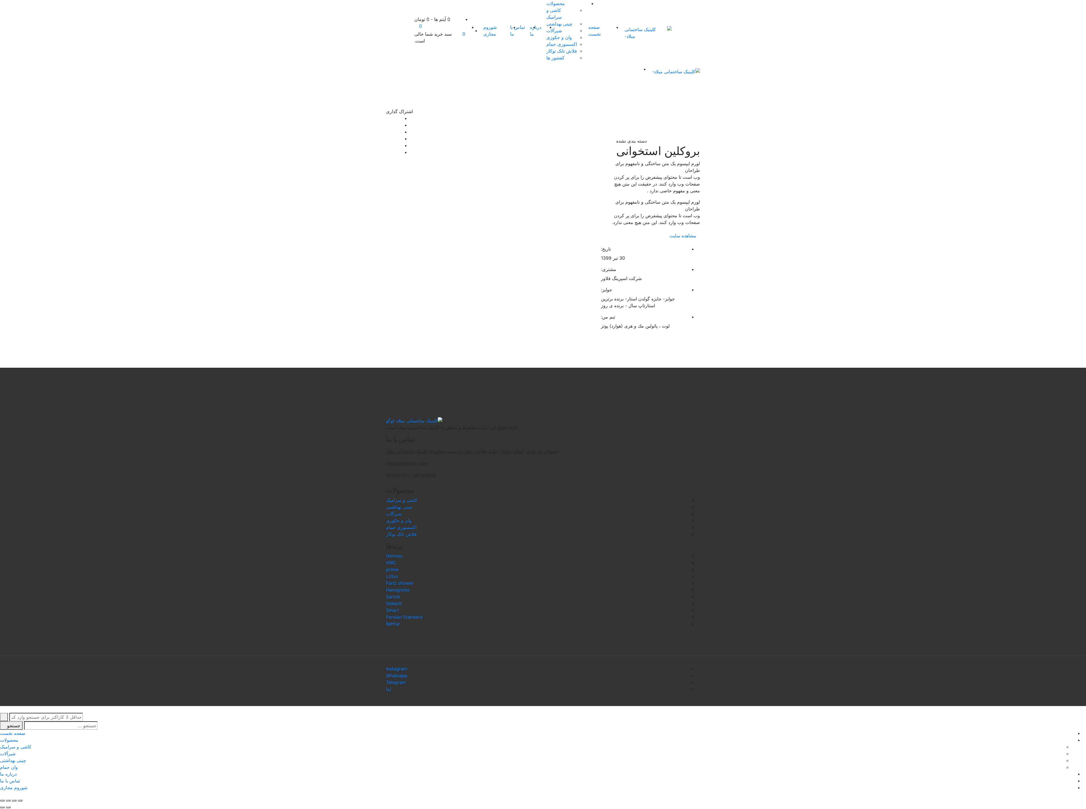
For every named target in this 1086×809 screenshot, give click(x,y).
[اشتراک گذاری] (14, 800)
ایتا (388, 689)
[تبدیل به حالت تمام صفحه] (8, 800)
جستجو (13, 725)
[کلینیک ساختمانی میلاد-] (648, 33)
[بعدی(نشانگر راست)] (2, 807)
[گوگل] (387, 132)
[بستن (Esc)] (20, 800)
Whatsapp (397, 675)
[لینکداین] (387, 138)
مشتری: (608, 269)
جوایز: (606, 289)
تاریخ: (606, 249)
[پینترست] (387, 152)
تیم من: (608, 317)
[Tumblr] (387, 145)
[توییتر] (387, 125)
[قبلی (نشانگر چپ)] (8, 807)
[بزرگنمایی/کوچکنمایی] (2, 800)
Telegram (396, 682)
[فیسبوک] (387, 118)
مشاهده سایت (682, 235)
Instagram (396, 669)
